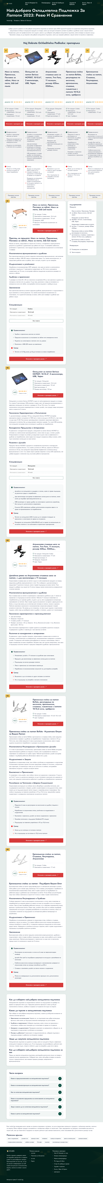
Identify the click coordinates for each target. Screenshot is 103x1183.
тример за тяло (35, 1138)
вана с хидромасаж (13, 1138)
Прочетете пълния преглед (13, 196)
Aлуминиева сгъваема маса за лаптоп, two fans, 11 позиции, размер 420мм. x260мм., (83, 226)
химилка (47, 1142)
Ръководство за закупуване (80, 249)
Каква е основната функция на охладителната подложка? (30, 1085)
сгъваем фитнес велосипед (15, 1142)
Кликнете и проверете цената (15, 124)
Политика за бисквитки (37, 1156)
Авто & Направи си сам (31, 3)
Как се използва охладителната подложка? (25, 1092)
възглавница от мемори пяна (60, 1142)
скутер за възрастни (56, 1138)
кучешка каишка (83, 1138)
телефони (44, 1138)
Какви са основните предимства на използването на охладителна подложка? (32, 1100)
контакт (33, 1153)
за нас (33, 1158)
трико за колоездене (69, 1138)
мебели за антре (29, 1142)
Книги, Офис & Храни (87, 3)
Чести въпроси (76, 252)
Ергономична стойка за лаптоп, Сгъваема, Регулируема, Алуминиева (83, 240)
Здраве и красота (73, 3)
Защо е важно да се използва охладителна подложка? (29, 1107)
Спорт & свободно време (58, 3)
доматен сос (24, 1138)
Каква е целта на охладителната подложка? (25, 1114)
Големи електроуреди (60, 1156)
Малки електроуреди (60, 1158)
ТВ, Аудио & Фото (59, 1161)
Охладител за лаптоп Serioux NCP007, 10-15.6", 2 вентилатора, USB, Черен (82, 219)
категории (57, 1172)
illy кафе (39, 1142)
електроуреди (46, 3)
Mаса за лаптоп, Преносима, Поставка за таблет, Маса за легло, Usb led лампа (83, 213)
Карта (32, 1161)
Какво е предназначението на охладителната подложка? (30, 1078)
